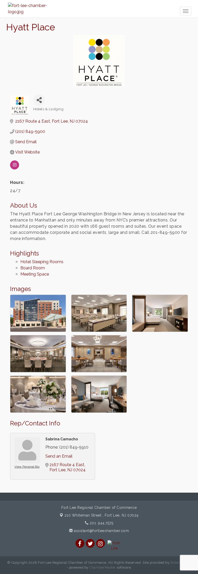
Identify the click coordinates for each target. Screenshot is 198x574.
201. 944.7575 (100, 523)
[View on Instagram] (14, 168)
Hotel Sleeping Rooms (41, 261)
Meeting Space (34, 274)
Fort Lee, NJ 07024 (101, 515)
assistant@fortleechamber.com (101, 531)
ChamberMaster (102, 567)
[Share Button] (39, 100)
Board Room (32, 267)
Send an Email (58, 456)
